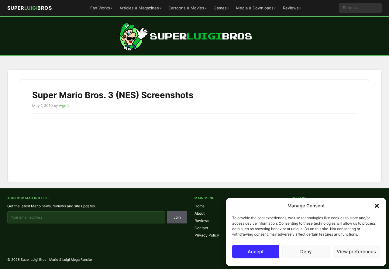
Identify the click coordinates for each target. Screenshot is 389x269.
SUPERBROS (29, 8)
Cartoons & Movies (186, 7)
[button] (377, 206)
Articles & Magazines (139, 7)
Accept (256, 251)
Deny (306, 251)
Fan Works (100, 7)
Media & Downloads (255, 7)
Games (220, 7)
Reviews (291, 7)
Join (177, 217)
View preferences (356, 251)
